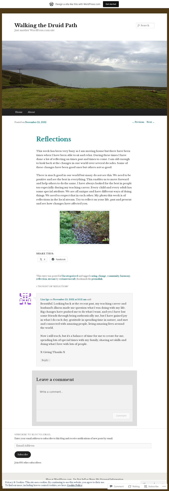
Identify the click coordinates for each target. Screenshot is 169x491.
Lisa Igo (44, 299)
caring (93, 276)
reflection (41, 279)
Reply (46, 360)
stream (51, 279)
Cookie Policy (74, 485)
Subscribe (22, 454)
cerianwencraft (67, 279)
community (113, 276)
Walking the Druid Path (46, 25)
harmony (125, 276)
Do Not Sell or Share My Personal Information (98, 479)
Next (150, 122)
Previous (138, 122)
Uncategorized (70, 276)
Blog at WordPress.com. (59, 479)
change (102, 276)
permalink (97, 279)
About (31, 112)
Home (18, 112)
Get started (111, 4)
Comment (121, 415)
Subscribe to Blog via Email (33, 435)
